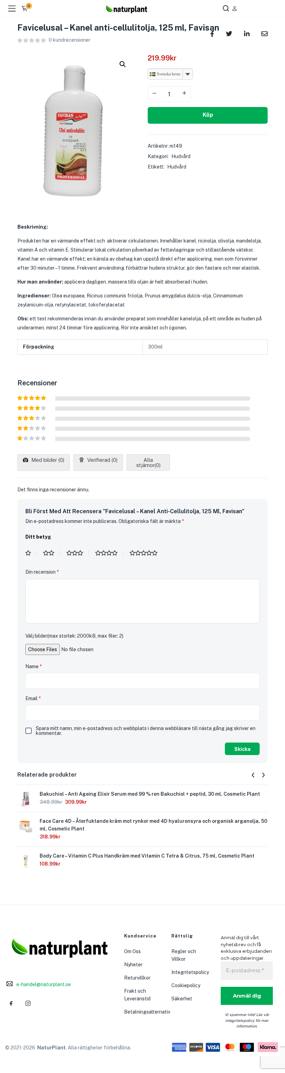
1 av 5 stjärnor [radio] (30, 553)
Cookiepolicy (185, 985)
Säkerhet (181, 998)
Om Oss (132, 951)
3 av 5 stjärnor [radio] (77, 553)
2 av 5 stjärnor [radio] (51, 553)
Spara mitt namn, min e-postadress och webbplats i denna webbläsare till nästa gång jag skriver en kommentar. (145, 731)
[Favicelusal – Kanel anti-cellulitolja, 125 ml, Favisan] (264, 33)
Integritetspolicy (190, 972)
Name (33, 666)
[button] (122, 64)
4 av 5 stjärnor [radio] (109, 553)
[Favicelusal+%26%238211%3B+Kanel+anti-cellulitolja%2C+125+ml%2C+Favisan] (229, 33)
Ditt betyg (38, 537)
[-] (154, 93)
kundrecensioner (69, 40)
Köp (208, 115)
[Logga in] (234, 8)
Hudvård (180, 156)
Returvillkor (137, 978)
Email (33, 698)
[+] (184, 93)
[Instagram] (28, 1003)
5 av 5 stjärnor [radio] (146, 553)
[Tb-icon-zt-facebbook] (11, 1003)
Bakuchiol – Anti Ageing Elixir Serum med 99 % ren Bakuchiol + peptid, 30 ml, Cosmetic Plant (150, 794)
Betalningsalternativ (147, 1012)
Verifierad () (101, 460)
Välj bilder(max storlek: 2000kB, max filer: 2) (74, 636)
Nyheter (133, 964)
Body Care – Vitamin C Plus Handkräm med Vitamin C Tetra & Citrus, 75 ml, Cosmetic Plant (147, 856)
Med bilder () (47, 460)
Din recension (42, 572)
